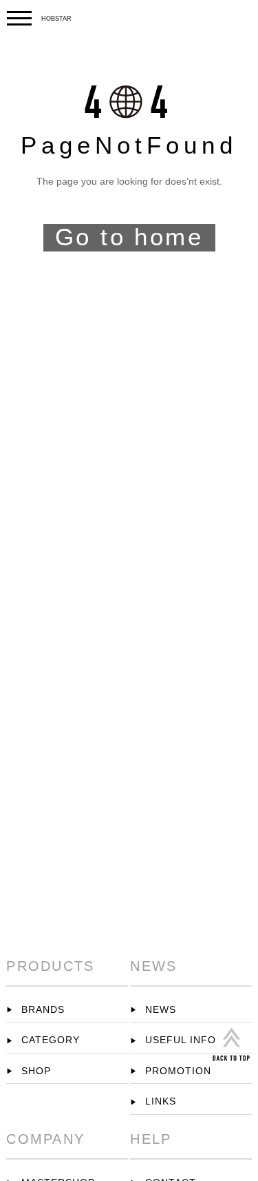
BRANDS (41, 1010)
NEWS (159, 1010)
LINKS (159, 1101)
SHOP (34, 1071)
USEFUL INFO (179, 1040)
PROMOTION (177, 1071)
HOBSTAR (56, 18)
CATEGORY (49, 1040)
